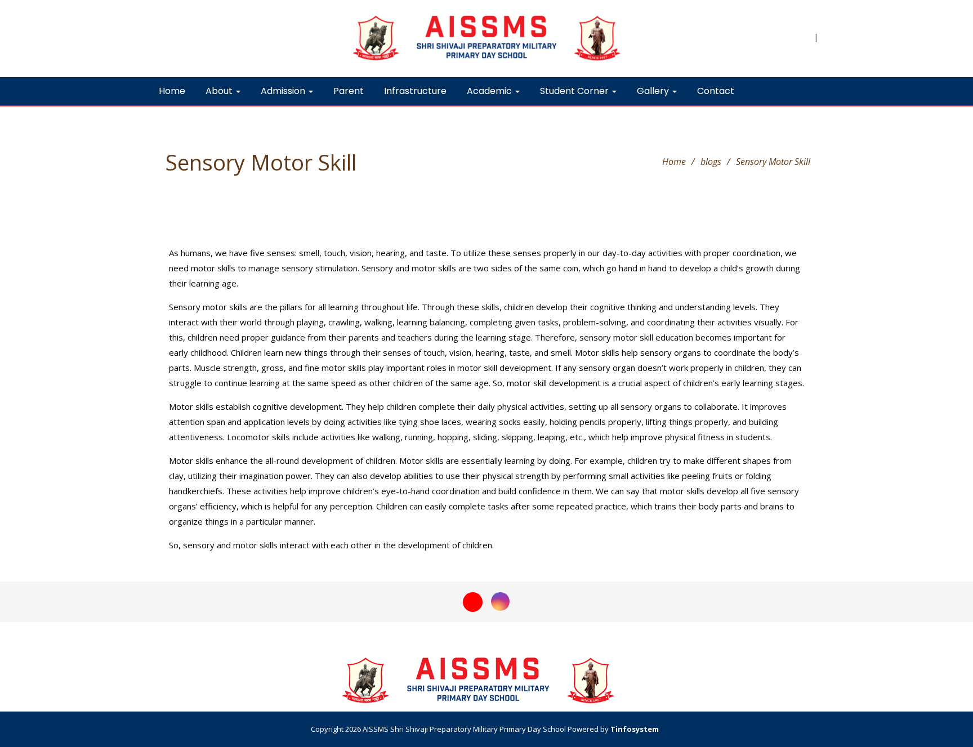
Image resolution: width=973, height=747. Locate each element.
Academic (490, 90)
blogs (710, 161)
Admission (284, 90)
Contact (715, 90)
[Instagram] (500, 600)
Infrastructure (415, 90)
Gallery (654, 90)
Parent (348, 90)
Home (172, 90)
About (220, 90)
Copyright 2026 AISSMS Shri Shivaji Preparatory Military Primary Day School (437, 729)
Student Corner (575, 90)
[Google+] (472, 600)
